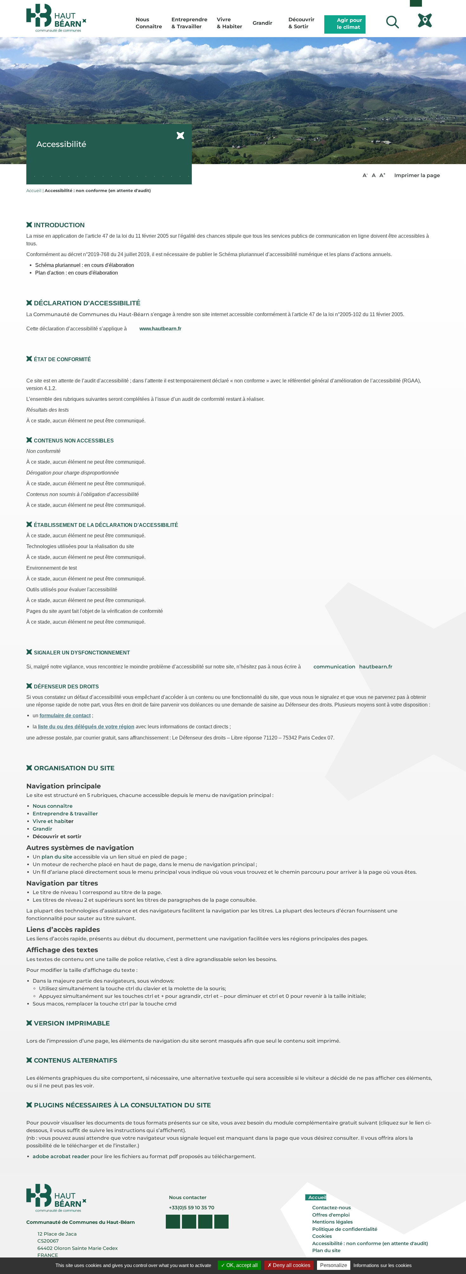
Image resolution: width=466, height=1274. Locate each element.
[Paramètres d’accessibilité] (416, 3)
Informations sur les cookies (382, 1265)
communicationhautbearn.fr (353, 667)
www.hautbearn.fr (160, 328)
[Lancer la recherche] (392, 22)
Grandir (42, 829)
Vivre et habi (49, 821)
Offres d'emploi (331, 1215)
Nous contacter (187, 1197)
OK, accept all (241, 1265)
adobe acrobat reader (61, 1156)
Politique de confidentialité (344, 1229)
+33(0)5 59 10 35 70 (191, 1207)
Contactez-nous (331, 1207)
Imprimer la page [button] (416, 175)
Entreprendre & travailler (65, 814)
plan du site (57, 857)
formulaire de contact (65, 715)
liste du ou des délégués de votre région (86, 726)
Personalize (333, 1265)
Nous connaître (53, 806)
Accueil (316, 1197)
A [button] (365, 175)
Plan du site (326, 1250)
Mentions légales (332, 1222)
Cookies (322, 1236)
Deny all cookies (291, 1265)
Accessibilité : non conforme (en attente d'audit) (370, 1243)
